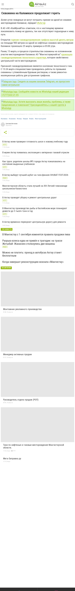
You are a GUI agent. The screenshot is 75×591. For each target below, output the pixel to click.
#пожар (19, 119)
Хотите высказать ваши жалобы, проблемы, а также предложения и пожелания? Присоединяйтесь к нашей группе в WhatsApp (36, 105)
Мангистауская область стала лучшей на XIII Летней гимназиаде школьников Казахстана (34, 187)
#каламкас (4, 119)
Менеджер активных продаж (17, 354)
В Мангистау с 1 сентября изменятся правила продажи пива (36, 234)
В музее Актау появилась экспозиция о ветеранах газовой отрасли (35, 152)
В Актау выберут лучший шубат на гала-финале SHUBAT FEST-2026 (35, 175)
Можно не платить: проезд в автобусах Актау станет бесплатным (32, 254)
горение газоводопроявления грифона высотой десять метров (41, 39)
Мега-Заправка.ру (12, 458)
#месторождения (40, 119)
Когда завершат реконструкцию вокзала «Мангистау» (33, 261)
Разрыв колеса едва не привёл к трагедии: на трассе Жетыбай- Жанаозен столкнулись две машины (32, 242)
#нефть (31, 119)
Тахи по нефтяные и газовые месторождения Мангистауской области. (33, 446)
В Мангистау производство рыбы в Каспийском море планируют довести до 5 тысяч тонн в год (34, 209)
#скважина (12, 119)
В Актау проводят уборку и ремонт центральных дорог (29, 197)
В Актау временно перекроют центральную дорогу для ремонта (34, 222)
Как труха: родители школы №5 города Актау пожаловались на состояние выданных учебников (33, 163)
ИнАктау (41, 23)
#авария (25, 119)
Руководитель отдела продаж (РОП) (20, 399)
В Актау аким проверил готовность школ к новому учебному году (35, 141)
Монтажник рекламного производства (22, 309)
